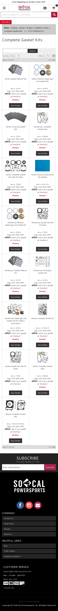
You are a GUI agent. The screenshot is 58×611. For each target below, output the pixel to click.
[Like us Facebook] (20, 505)
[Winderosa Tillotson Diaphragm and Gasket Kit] (15, 213)
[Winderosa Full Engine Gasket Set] (42, 261)
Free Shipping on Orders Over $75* (29, 2)
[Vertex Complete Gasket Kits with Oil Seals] (15, 165)
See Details (15, 105)
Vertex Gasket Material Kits (15, 79)
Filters (8, 22)
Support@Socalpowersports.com (17, 571)
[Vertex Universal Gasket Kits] (15, 117)
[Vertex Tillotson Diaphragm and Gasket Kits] (42, 70)
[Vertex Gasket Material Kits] (15, 70)
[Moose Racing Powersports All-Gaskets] (42, 165)
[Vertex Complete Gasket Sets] (42, 357)
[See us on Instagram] (29, 505)
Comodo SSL (8, 588)
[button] (29, 14)
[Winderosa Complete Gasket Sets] (42, 117)
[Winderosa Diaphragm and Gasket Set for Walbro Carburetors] (15, 309)
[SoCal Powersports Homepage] (24, 7)
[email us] (45, 7)
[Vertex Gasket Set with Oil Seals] (15, 357)
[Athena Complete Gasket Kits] (15, 405)
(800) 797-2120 (10, 579)
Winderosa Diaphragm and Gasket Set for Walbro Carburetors (15, 320)
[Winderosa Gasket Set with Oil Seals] (42, 213)
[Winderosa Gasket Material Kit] (15, 261)
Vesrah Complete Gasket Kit (42, 318)
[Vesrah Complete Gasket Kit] (42, 309)
